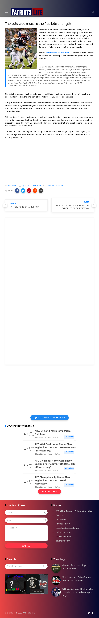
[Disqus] (49, 256)
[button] (17, 190)
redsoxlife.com (63, 536)
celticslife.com (63, 532)
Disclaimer (61, 519)
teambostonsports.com (68, 528)
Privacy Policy (63, 523)
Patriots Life (29, 613)
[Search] (92, 12)
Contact (60, 515)
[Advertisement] (49, 162)
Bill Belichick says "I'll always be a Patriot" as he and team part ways (77, 592)
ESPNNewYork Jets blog (57, 52)
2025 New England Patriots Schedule (74, 511)
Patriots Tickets (49, 491)
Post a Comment (55, 185)
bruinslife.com (63, 540)
